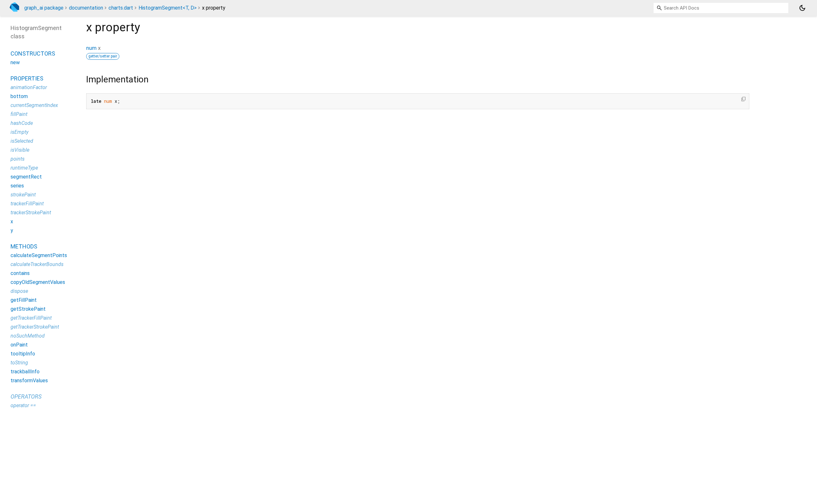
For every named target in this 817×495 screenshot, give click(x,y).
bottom (19, 96)
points (18, 159)
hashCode (22, 123)
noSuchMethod (28, 336)
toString (19, 363)
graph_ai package (44, 8)
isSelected (22, 141)
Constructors (33, 53)
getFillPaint (24, 300)
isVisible (20, 150)
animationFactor (29, 87)
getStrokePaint (28, 309)
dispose (19, 291)
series (17, 186)
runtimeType (24, 168)
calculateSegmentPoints (39, 255)
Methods (24, 246)
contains (20, 273)
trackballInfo (25, 372)
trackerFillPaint (27, 204)
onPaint (19, 345)
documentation (86, 8)
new (15, 62)
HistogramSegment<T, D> (168, 8)
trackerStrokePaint (31, 212)
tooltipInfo (23, 354)
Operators (26, 396)
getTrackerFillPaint (31, 318)
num (91, 48)
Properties (27, 78)
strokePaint (23, 195)
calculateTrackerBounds (37, 264)
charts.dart (121, 8)
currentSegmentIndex (34, 105)
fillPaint (19, 114)
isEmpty (19, 132)
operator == (23, 405)
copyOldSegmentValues (38, 282)
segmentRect (26, 177)
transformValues (29, 380)
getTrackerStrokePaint (35, 327)
